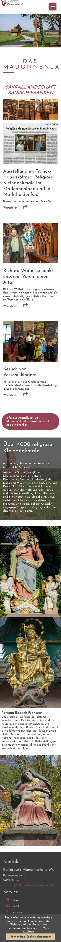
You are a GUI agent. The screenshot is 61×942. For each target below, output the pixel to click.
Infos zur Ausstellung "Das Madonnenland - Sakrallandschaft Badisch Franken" (28, 421)
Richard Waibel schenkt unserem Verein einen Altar (28, 276)
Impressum (17, 912)
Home (15, 900)
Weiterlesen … (22, 207)
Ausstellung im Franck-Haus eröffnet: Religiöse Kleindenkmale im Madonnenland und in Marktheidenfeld (28, 183)
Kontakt (16, 906)
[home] (12, 3)
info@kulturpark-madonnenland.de (30, 885)
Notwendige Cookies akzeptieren (30, 936)
